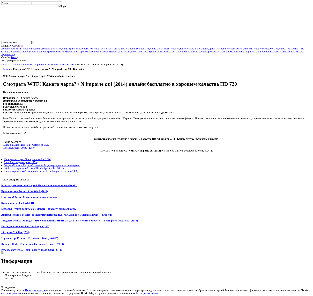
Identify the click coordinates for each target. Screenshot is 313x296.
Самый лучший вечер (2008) (19, 147)
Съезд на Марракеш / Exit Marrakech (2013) (26, 144)
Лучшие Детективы (158, 48)
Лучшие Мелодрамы (264, 48)
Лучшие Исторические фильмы (234, 48)
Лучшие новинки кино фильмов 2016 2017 (280, 51)
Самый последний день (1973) (20, 162)
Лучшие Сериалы (138, 51)
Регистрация (143, 293)
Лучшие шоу (8, 54)
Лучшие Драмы (207, 48)
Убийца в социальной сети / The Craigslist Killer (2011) (34, 168)
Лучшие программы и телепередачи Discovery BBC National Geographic (215, 51)
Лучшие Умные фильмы (161, 51)
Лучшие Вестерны (136, 48)
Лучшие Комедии (11, 48)
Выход (14, 57)
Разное (6, 69)
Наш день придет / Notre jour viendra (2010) (27, 159)
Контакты (156, 293)
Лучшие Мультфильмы (77, 51)
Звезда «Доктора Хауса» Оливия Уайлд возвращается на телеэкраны (42, 165)
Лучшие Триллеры (69, 48)
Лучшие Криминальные (50, 51)
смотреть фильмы (11, 293)
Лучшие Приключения (23, 51)
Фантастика (118, 48)
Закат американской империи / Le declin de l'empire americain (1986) (41, 171)
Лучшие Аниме (99, 51)
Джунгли (18, 45)
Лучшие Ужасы (49, 48)
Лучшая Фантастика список (95, 48)
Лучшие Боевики (31, 48)
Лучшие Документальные (184, 48)
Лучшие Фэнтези (117, 51)
